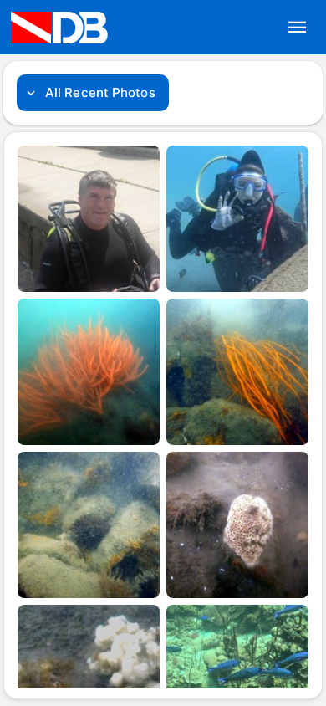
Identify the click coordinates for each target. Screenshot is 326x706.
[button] (297, 27)
